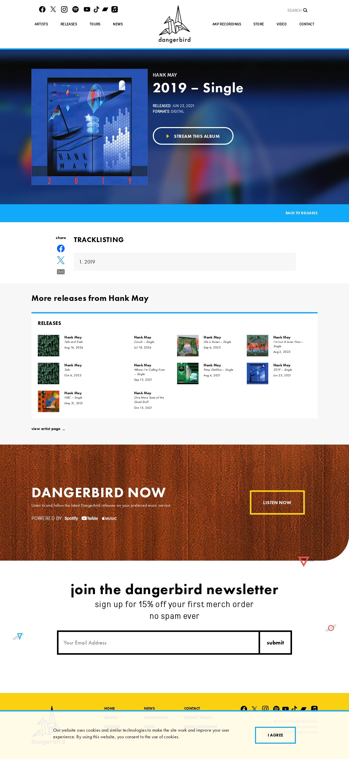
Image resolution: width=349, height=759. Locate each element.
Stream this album (196, 136)
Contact (306, 24)
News (118, 24)
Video (282, 24)
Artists (41, 24)
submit (275, 642)
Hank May (73, 337)
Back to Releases (302, 213)
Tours (95, 24)
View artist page (48, 428)
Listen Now (277, 502)
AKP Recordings (227, 24)
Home (109, 708)
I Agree (275, 735)
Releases (69, 24)
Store (258, 24)
